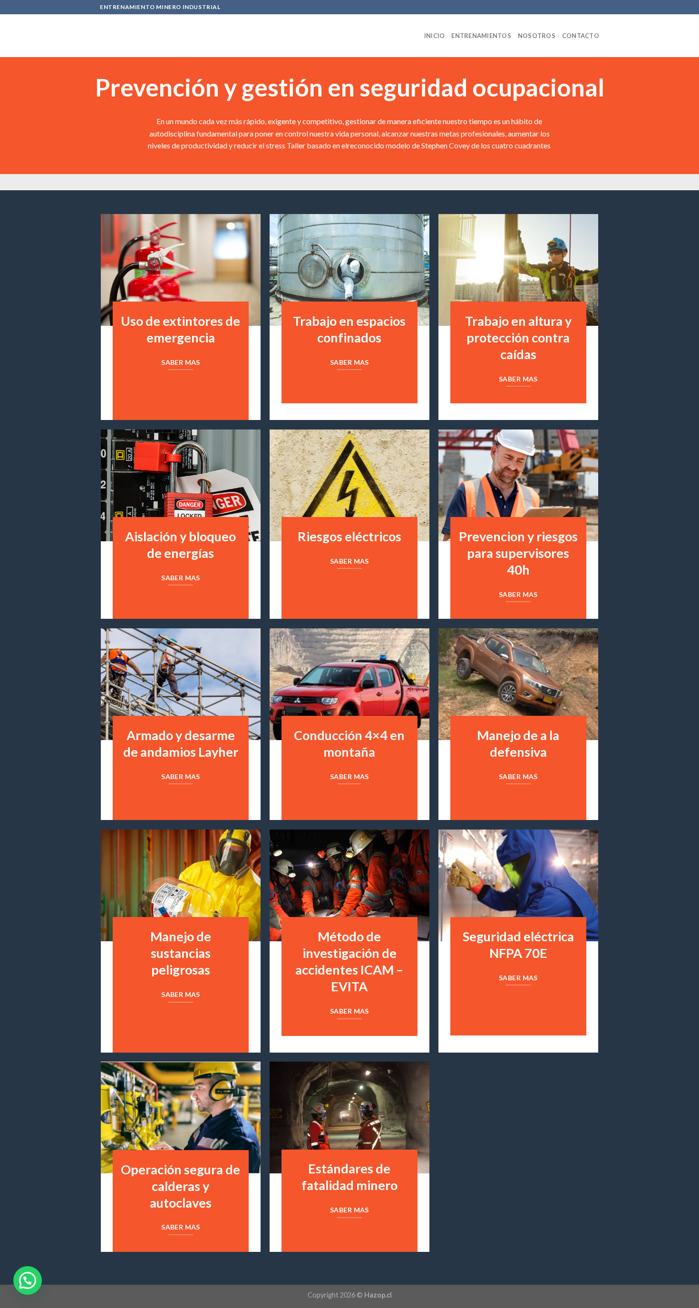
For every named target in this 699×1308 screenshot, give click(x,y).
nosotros (536, 35)
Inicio (434, 35)
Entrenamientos (481, 35)
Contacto (580, 35)
